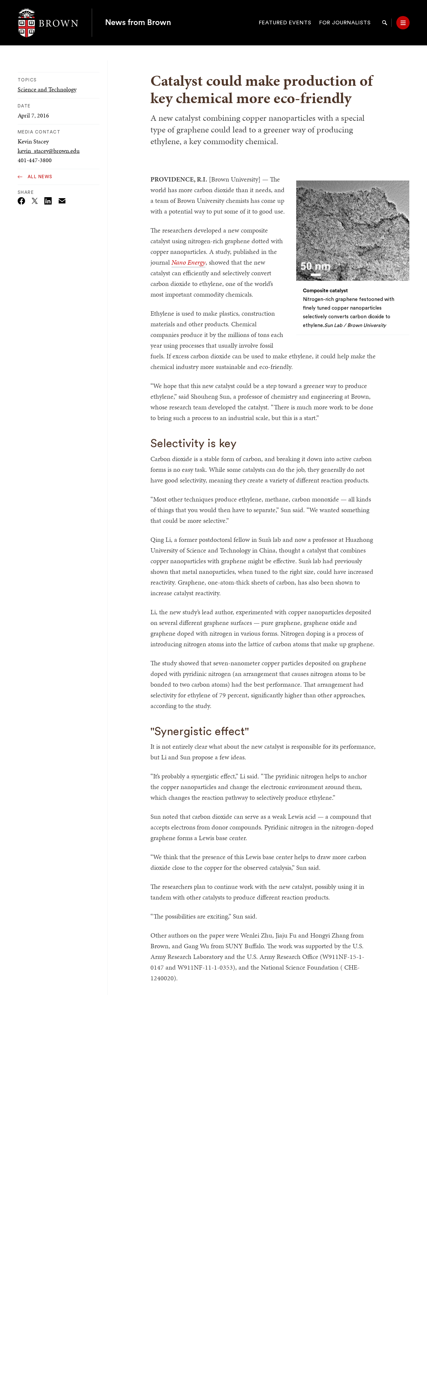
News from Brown (138, 23)
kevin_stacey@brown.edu (49, 150)
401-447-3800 (35, 160)
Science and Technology (47, 89)
